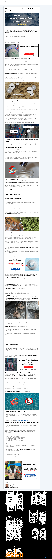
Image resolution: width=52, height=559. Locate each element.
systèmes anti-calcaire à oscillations (22, 420)
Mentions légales (37, 517)
